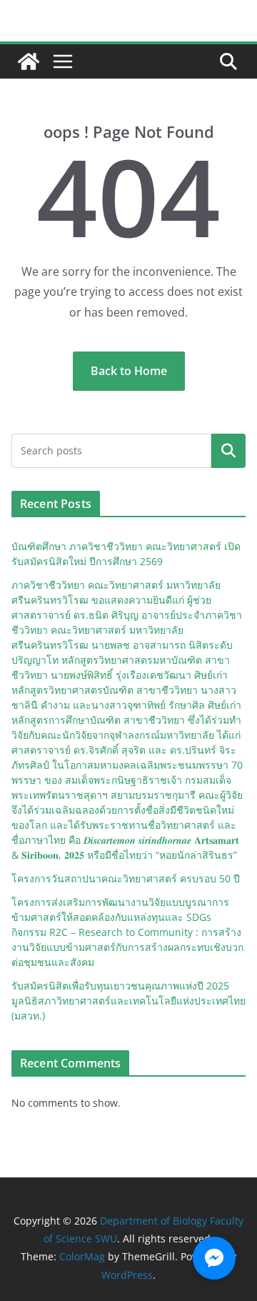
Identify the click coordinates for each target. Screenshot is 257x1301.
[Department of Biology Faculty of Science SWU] (28, 61)
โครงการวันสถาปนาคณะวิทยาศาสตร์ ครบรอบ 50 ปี (125, 878)
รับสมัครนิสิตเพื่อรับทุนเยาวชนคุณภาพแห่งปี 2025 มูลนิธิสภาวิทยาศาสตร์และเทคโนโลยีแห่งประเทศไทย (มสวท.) (128, 1000)
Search (228, 451)
